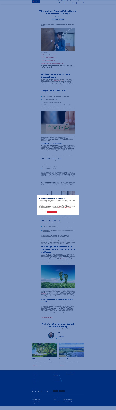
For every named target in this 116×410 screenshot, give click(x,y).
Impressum (59, 207)
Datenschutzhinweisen (67, 207)
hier (74, 204)
